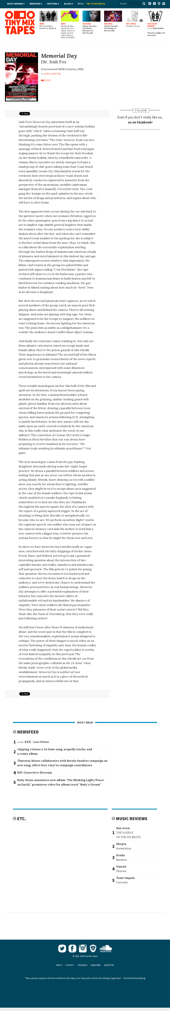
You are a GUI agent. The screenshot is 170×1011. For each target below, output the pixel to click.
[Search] (143, 3)
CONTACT (69, 965)
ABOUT (59, 965)
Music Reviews (15, 3)
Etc (80, 3)
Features (52, 3)
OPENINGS (82, 965)
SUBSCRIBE (96, 965)
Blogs (67, 3)
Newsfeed (35, 3)
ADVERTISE (109, 965)
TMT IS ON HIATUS (95, 3)
